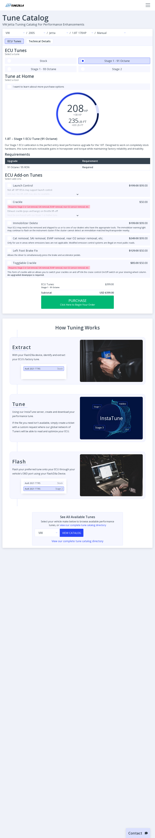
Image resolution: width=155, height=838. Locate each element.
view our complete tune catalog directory (83, 525)
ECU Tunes (14, 41)
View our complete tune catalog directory (77, 541)
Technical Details (40, 41)
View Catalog (71, 533)
